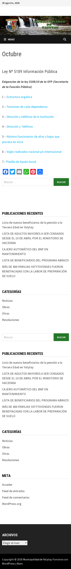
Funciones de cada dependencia (27, 107)
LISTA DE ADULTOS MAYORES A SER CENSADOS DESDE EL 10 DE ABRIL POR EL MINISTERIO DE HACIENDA (33, 238)
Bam (20, 563)
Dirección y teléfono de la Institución (30, 117)
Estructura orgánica (19, 97)
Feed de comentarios (15, 497)
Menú (11, 39)
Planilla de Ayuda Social (20, 162)
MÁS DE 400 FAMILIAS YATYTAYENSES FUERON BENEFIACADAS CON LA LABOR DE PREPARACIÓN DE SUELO (34, 271)
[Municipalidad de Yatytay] (35, 25)
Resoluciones (10, 320)
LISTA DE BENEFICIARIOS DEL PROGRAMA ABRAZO (35, 260)
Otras (5, 313)
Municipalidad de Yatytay (37, 559)
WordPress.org (11, 504)
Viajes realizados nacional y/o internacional (34, 152)
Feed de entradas (13, 491)
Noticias (7, 301)
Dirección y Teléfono (20, 126)
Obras (6, 307)
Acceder (7, 485)
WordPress (8, 563)
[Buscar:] (35, 182)
